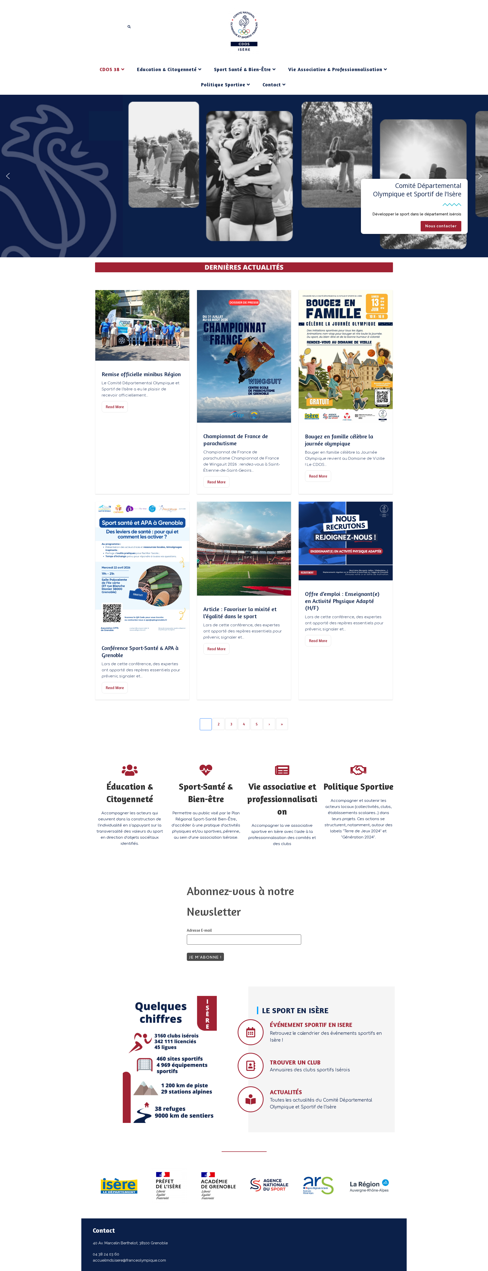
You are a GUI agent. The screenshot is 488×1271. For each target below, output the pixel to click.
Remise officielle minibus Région (141, 374)
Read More (115, 406)
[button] (8, 176)
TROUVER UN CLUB (295, 1062)
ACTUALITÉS (286, 1092)
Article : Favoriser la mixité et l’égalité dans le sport (240, 612)
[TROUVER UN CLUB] (251, 1066)
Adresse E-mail (199, 930)
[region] (244, 176)
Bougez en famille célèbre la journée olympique (339, 440)
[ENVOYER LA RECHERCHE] (129, 27)
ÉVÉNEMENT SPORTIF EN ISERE (311, 1024)
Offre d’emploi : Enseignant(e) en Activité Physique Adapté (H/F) (342, 601)
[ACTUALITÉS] (251, 1099)
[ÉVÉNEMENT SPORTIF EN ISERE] (251, 1032)
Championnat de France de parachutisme (235, 440)
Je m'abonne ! (205, 957)
